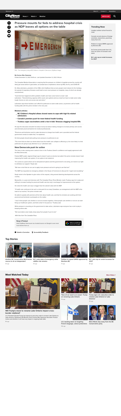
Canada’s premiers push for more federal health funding (40, 119)
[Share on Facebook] (9, 27)
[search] (114, 16)
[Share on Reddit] (9, 31)
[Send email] (9, 35)
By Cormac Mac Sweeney (23, 75)
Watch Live (105, 16)
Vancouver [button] (9, 11)
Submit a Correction (23, 232)
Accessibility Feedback (41, 232)
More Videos (110, 275)
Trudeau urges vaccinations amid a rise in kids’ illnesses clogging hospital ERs (49, 122)
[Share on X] (9, 23)
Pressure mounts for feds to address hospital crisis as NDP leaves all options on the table (48, 24)
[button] (95, 11)
